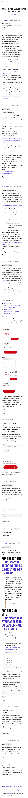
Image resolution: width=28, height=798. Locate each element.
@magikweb (6, 109)
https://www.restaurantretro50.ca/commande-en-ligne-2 (12, 623)
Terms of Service (6, 790)
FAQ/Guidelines (18, 786)
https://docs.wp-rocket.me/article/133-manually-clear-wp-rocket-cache (12, 305)
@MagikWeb (8, 265)
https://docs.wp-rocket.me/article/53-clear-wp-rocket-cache (11, 311)
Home (3, 786)
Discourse (11, 793)
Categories (9, 786)
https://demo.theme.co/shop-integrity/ (12, 205)
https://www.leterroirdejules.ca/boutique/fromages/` (12, 567)
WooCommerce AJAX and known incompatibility (14, 10)
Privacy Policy (15, 790)
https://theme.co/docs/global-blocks (11, 754)
